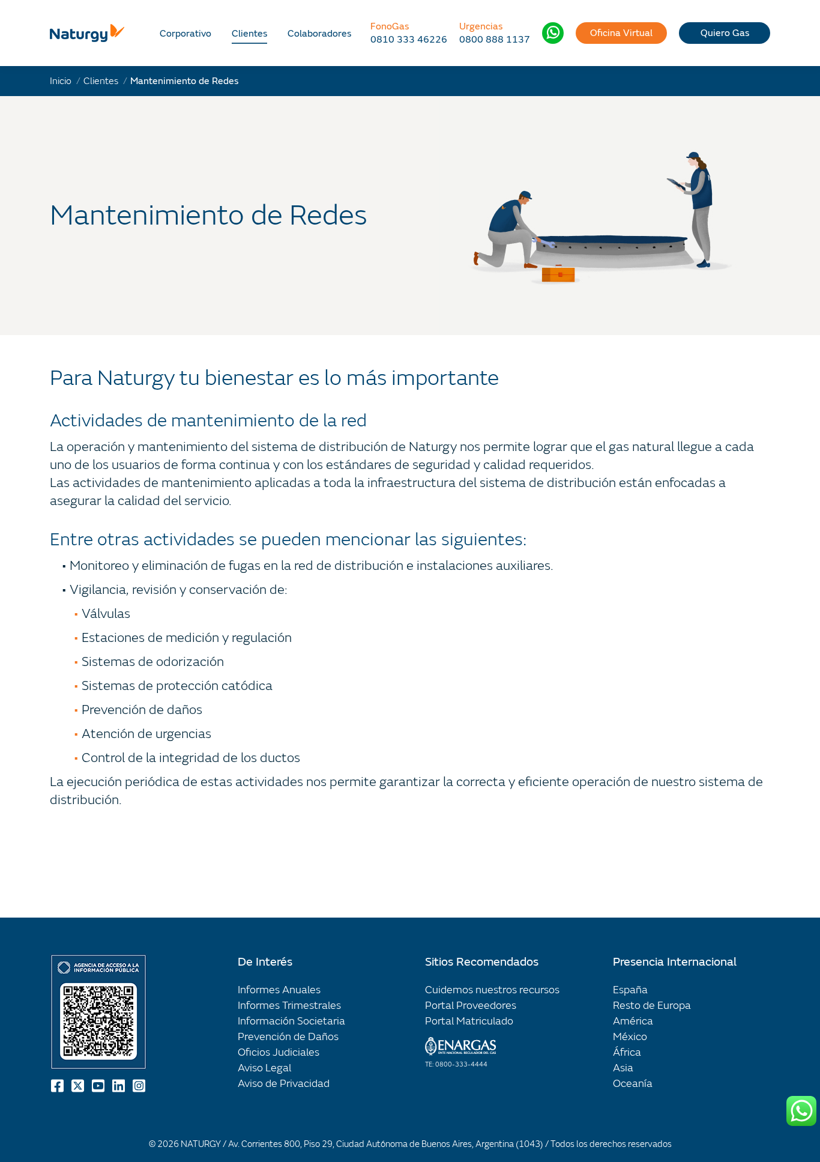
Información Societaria (291, 1021)
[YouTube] (99, 1086)
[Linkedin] (119, 1086)
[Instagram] (140, 1086)
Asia (623, 1068)
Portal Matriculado (469, 1021)
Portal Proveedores (470, 1005)
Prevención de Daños (288, 1037)
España (630, 990)
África (627, 1052)
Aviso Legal (264, 1068)
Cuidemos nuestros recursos (492, 990)
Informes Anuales (279, 990)
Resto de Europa (652, 1005)
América (633, 1021)
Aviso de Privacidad (284, 1084)
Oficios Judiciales (278, 1052)
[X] (78, 1086)
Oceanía (633, 1084)
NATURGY (201, 1144)
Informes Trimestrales (289, 1005)
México (630, 1037)
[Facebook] (58, 1086)
